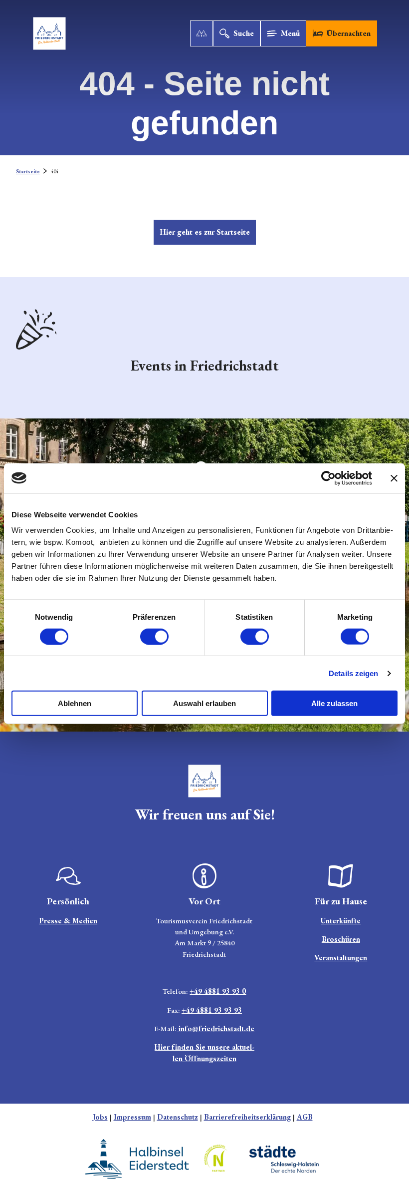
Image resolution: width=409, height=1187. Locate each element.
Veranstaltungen (340, 957)
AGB (305, 1117)
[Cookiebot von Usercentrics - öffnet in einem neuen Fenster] (328, 477)
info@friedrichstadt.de (215, 1028)
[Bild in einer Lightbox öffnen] (204, 781)
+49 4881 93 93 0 (218, 991)
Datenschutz (177, 1117)
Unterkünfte (341, 920)
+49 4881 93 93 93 (212, 1010)
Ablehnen (74, 703)
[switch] (154, 636)
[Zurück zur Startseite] (49, 33)
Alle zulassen (334, 703)
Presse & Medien (68, 920)
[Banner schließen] (394, 477)
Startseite (28, 171)
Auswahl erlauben (204, 703)
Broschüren (341, 939)
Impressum (132, 1117)
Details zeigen (353, 673)
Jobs (100, 1117)
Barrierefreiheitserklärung (247, 1117)
